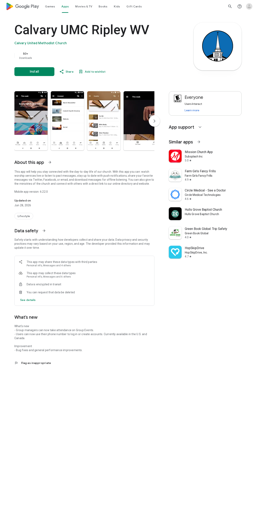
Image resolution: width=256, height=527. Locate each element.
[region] (94, 55)
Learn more (192, 110)
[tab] (50, 6)
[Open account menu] (249, 6)
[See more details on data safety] (28, 300)
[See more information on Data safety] (44, 230)
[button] (31, 120)
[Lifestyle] (23, 216)
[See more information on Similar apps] (199, 142)
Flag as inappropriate (32, 363)
